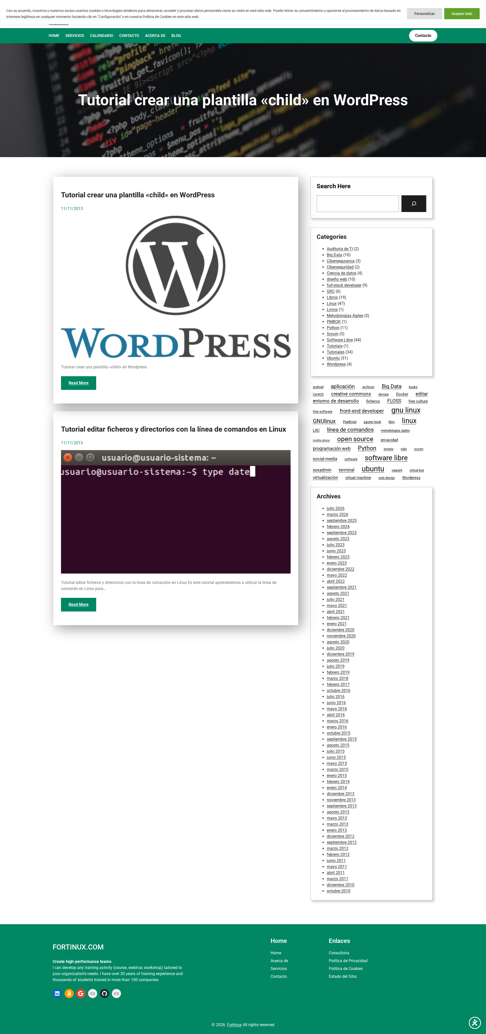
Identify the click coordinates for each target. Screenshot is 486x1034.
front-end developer (362, 411)
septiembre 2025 (342, 520)
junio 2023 (336, 550)
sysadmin (322, 470)
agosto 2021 (338, 593)
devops (383, 394)
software (351, 459)
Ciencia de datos (341, 273)
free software (322, 411)
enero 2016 (337, 727)
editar (422, 394)
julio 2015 (336, 751)
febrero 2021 (338, 617)
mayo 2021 (337, 605)
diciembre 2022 (340, 569)
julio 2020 (336, 648)
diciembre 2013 (340, 793)
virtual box (417, 470)
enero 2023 (337, 563)
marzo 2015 (337, 769)
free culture (418, 401)
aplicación (343, 386)
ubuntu (373, 469)
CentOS (318, 394)
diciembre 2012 (340, 836)
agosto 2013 (338, 812)
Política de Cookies (346, 968)
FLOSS (394, 401)
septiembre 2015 (342, 739)
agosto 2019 (338, 660)
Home (276, 953)
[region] (243, 12)
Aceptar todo (462, 14)
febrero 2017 (338, 684)
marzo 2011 (337, 878)
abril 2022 (336, 581)
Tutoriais (334, 346)
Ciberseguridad (340, 267)
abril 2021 (336, 611)
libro (392, 422)
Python (333, 327)
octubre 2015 (338, 733)
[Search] (413, 203)
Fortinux (234, 1024)
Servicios (279, 968)
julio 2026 (336, 508)
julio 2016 (336, 696)
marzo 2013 (337, 824)
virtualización (325, 477)
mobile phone (321, 440)
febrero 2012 (338, 854)
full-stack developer (344, 285)
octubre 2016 (338, 690)
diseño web (337, 279)
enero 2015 (337, 775)
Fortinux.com (78, 947)
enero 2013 (337, 830)
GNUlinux (324, 421)
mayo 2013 (337, 818)
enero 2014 (337, 787)
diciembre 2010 (340, 884)
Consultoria (339, 953)
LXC (316, 430)
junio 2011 (336, 860)
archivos (368, 387)
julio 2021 (336, 599)
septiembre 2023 (342, 532)
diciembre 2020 (340, 629)
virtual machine (358, 477)
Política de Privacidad (348, 960)
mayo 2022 (337, 575)
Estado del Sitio (343, 976)
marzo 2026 (337, 514)
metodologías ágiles (395, 430)
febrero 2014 (338, 781)
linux (409, 421)
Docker (402, 394)
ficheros (373, 401)
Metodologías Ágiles (345, 315)
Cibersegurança (341, 261)
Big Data (334, 254)
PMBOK (334, 321)
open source (355, 439)
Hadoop (349, 421)
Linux (332, 303)
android (318, 387)
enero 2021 (337, 623)
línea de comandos (350, 430)
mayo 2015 (337, 763)
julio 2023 (336, 544)
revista (388, 449)
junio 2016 (336, 702)
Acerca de (279, 960)
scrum (418, 449)
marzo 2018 (337, 678)
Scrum (332, 333)
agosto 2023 (338, 538)
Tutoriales (336, 352)
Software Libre (340, 339)
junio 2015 (336, 757)
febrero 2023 (338, 557)
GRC (331, 291)
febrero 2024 (338, 526)
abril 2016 (336, 714)
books (413, 387)
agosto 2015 (338, 745)
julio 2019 (336, 666)
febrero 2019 (338, 672)
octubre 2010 (338, 891)
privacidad (389, 440)
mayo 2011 (337, 866)
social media (325, 458)
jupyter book (372, 422)
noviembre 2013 (341, 799)
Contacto (279, 976)
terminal (346, 470)
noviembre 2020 (341, 636)
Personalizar (424, 14)
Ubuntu (333, 358)
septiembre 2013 (342, 806)
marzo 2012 (337, 848)
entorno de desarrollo (336, 401)
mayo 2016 (337, 708)
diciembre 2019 (340, 654)
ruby (404, 449)
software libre (386, 458)
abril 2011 (336, 872)
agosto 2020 (338, 642)
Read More (79, 383)
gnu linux (405, 410)
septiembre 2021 (342, 587)
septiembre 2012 (342, 842)
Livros (332, 309)
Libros (332, 297)
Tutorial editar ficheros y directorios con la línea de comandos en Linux (173, 429)
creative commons (351, 394)
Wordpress (336, 364)
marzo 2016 (337, 721)
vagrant (397, 470)
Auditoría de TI (340, 248)
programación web (332, 448)
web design (386, 478)
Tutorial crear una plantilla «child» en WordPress (138, 195)
